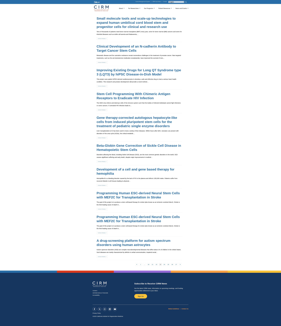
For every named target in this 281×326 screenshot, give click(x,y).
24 (164, 264)
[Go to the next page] (180, 264)
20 (148, 264)
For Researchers (133, 8)
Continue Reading (103, 38)
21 (152, 264)
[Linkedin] (110, 309)
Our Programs (148, 8)
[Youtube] (115, 309)
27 (176, 264)
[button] (186, 2)
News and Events (181, 8)
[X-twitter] (99, 309)
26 (172, 264)
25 (168, 264)
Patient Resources (164, 8)
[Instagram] (104, 309)
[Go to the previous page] (136, 264)
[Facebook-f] (94, 309)
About (121, 8)
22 (156, 264)
